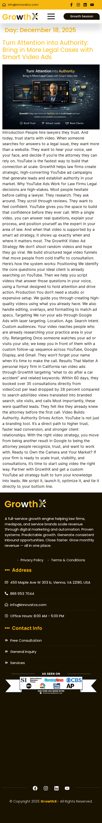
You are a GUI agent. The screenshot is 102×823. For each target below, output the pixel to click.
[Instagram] (78, 4)
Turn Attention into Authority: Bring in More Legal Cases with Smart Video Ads (47, 50)
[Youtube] (92, 4)
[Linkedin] (85, 4)
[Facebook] (35, 788)
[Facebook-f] (71, 4)
